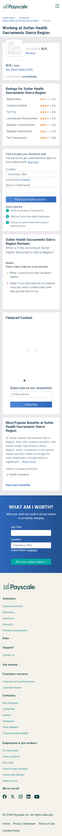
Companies (24, 18)
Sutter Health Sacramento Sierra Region (20, 21)
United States (8, 18)
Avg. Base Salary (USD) (19, 69)
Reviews (31, 53)
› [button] (35, 351)
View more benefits (18, 485)
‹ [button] (27, 351)
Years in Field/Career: (18, 185)
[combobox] (31, 174)
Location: (11, 169)
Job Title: (16, 527)
